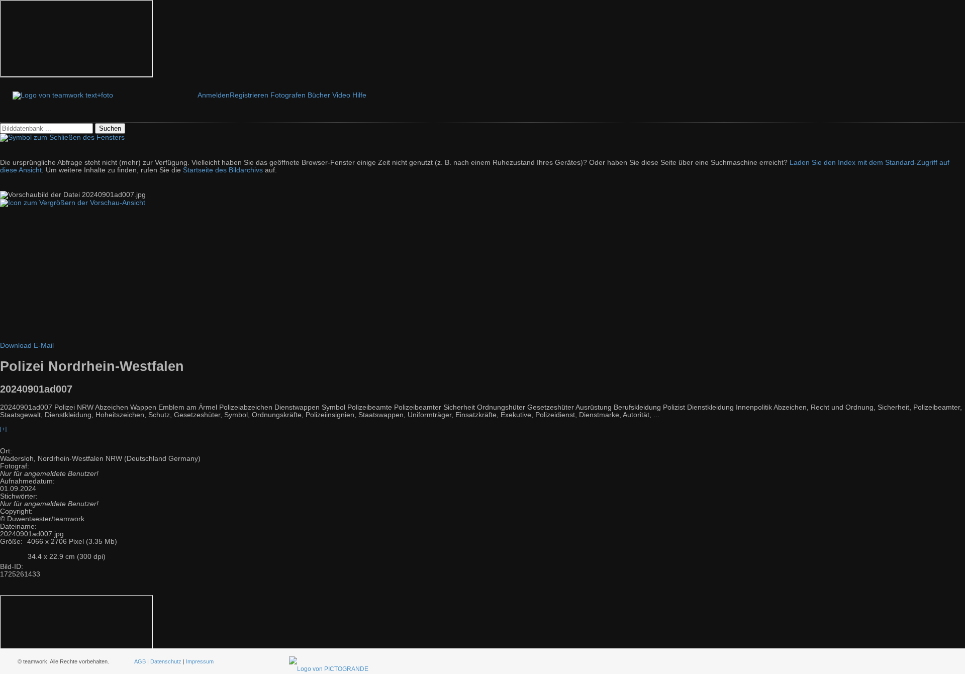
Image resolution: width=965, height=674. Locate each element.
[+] (3, 429)
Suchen (110, 128)
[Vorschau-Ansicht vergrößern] (72, 203)
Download (16, 345)
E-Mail (44, 345)
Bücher (319, 95)
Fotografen (288, 95)
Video (341, 95)
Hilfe (359, 95)
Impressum (200, 661)
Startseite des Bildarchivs (223, 170)
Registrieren (249, 95)
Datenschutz (165, 661)
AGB (140, 661)
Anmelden (214, 95)
